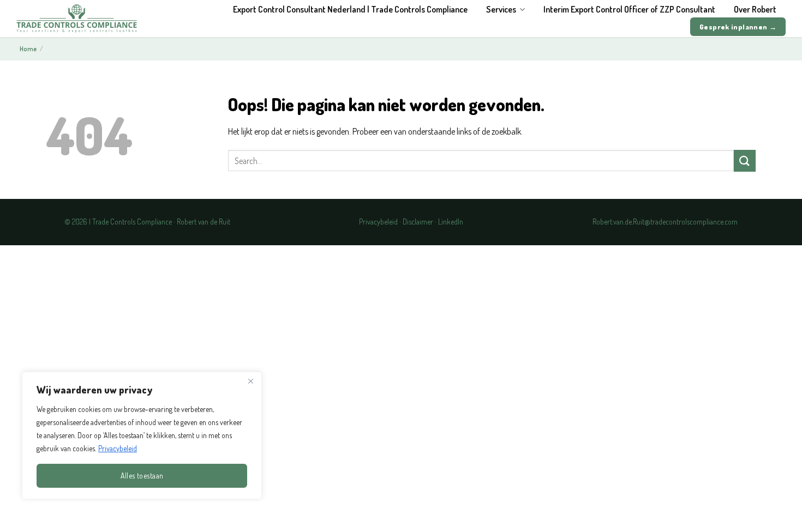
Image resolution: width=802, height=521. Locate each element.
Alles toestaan (142, 475)
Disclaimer (418, 221)
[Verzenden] (745, 160)
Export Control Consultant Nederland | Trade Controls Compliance (350, 9)
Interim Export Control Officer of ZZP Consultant (629, 9)
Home (28, 49)
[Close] (250, 380)
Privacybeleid (117, 448)
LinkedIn (450, 221)
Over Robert (755, 9)
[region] (142, 435)
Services (501, 9)
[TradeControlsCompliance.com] (76, 18)
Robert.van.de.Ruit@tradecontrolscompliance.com (665, 221)
